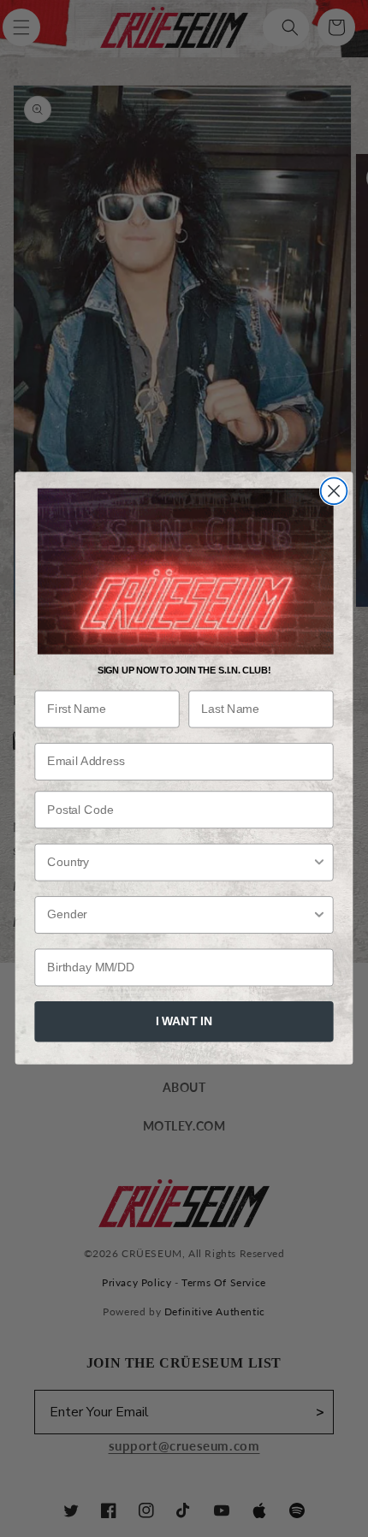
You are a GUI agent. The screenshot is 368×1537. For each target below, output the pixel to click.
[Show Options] (319, 863)
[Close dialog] (334, 491)
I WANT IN (184, 1021)
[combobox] (179, 863)
